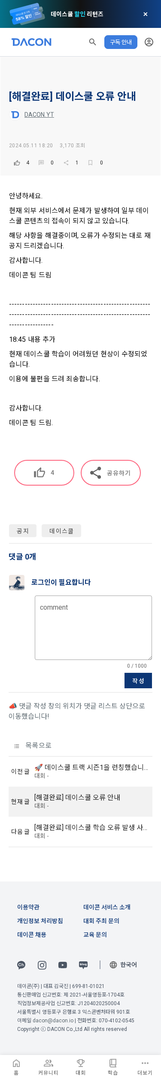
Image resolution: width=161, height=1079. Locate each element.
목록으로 (37, 746)
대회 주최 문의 (101, 921)
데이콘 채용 (31, 934)
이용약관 (28, 907)
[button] (92, 42)
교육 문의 (95, 934)
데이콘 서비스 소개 (107, 907)
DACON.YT (39, 114)
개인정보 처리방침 (40, 921)
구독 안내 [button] (121, 42)
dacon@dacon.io (53, 1021)
